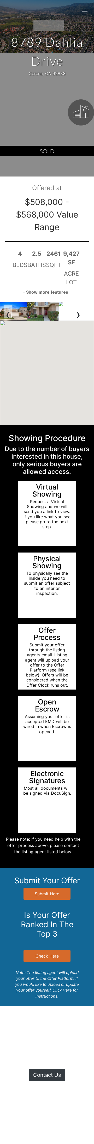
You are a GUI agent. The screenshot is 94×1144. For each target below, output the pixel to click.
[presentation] (8, 311)
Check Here (47, 956)
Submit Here (47, 893)
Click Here (62, 990)
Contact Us (47, 1075)
